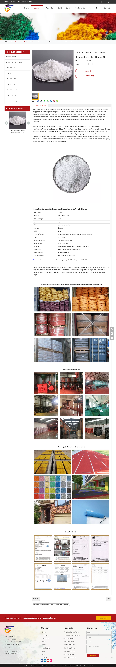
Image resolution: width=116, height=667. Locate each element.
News (43, 654)
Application (45, 638)
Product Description (40, 105)
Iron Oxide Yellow (11, 73)
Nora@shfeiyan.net (10, 653)
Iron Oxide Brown (11, 90)
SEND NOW (93, 655)
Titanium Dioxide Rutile (13, 57)
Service (44, 645)
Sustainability (46, 648)
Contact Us (102, 618)
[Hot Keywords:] (101, 1)
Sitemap (63, 665)
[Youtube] (48, 660)
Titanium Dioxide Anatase (14, 62)
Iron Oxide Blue (11, 95)
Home (44, 632)
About (43, 651)
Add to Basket (87, 76)
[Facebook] (42, 660)
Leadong (76, 665)
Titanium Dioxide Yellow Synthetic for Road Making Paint (17, 133)
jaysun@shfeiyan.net (25, 1)
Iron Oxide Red (10, 68)
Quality (44, 641)
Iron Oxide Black (11, 79)
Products (44, 635)
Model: (77, 61)
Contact (44, 657)
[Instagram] (51, 660)
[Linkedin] (45, 660)
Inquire (87, 71)
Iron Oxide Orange (12, 101)
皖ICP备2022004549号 (86, 665)
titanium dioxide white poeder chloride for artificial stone (51, 605)
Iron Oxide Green (11, 84)
